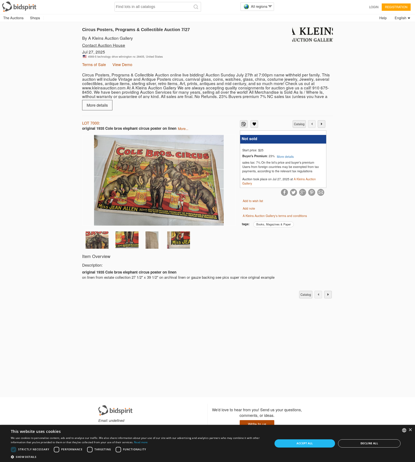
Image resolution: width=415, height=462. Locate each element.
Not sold (249, 138)
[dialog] (207, 443)
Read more (141, 442)
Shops (35, 17)
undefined (116, 420)
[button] (138, 457)
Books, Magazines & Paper (273, 224)
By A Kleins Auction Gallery (107, 38)
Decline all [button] (369, 443)
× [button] (410, 430)
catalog (299, 124)
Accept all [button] (305, 443)
